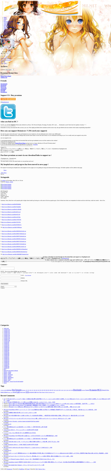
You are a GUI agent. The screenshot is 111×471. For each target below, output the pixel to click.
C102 (62, 390)
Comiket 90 (6, 355)
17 (6, 58)
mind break (22, 392)
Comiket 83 (6, 346)
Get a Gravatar (28, 275)
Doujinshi (77, 390)
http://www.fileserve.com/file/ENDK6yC (12, 224)
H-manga (93, 390)
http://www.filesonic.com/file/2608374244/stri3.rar (14, 236)
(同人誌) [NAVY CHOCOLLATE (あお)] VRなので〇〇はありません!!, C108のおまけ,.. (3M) (28, 447)
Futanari (87, 390)
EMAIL (23, 278)
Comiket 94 (6, 361)
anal (5, 390)
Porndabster (4, 92)
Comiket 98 (6, 366)
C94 (46, 390)
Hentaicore (41, 9)
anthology (9, 390)
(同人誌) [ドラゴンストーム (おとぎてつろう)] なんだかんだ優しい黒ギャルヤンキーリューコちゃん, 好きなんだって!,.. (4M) (37, 418)
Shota (40, 392)
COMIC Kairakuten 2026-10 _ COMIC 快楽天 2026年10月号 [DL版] (21, 444)
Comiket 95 (6, 362)
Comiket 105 (7, 336)
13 (10, 56)
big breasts (17, 390)
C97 (52, 390)
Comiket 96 (6, 363)
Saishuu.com (4, 77)
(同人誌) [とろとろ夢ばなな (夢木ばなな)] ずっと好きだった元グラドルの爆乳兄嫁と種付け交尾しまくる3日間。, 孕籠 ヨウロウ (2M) (44, 406)
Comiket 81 (6, 343)
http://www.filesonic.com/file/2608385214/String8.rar (14, 249)
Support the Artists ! (8, 29)
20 (10, 58)
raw (38, 392)
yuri (54, 392)
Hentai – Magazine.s (8, 377)
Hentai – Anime (7, 372)
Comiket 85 (6, 348)
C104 (67, 390)
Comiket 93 (6, 359)
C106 (72, 390)
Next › (5, 172)
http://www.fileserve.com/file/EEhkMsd (11, 204)
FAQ (5, 20)
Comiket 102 (7, 332)
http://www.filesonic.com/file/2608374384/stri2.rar (14, 233)
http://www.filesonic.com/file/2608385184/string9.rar (14, 251)
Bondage (24, 390)
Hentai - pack (10, 392)
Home (5, 17)
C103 (64, 390)
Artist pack (6, 24)
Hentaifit (3, 90)
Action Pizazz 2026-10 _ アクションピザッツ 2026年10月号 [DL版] (21, 429)
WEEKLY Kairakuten (49, 392)
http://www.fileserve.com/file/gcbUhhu (11, 217)
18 (7, 58)
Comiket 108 (7, 340)
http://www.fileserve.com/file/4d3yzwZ (11, 212)
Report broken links (8, 21)
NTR (27, 392)
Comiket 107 (7, 339)
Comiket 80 (6, 342)
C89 (36, 390)
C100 (57, 390)
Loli (18, 392)
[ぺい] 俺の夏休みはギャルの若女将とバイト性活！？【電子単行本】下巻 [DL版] (25, 438)
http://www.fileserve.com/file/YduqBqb (11, 206)
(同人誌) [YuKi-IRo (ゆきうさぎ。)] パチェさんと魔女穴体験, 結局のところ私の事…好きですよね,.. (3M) (31, 441)
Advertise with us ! (8, 31)
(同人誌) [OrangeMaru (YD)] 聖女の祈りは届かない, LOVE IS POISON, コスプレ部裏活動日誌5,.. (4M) (30, 435)
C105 (70, 390)
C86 (30, 390)
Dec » (5, 63)
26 (9, 60)
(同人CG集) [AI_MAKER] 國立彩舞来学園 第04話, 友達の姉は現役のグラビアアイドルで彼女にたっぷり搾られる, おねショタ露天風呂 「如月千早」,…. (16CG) (51, 403)
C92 (42, 390)
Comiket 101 (7, 331)
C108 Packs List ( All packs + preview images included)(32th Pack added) (21, 421)
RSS (2, 36)
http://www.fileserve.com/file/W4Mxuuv (12, 227)
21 (1, 60)
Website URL (24, 280)
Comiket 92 (6, 358)
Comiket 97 (6, 365)
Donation (6, 32)
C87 (32, 390)
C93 (44, 390)
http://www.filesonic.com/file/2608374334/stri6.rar (14, 244)
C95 (48, 390)
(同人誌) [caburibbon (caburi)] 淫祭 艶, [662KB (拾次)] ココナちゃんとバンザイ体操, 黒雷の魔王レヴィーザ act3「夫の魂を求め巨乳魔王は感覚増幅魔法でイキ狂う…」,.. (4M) (50, 462)
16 (4, 58)
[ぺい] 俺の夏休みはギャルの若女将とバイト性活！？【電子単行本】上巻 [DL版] (25, 427)
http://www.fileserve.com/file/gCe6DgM (11, 209)
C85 (28, 390)
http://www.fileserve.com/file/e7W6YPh (11, 219)
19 (9, 58)
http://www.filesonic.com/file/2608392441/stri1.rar (14, 231)
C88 (34, 390)
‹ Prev (2, 172)
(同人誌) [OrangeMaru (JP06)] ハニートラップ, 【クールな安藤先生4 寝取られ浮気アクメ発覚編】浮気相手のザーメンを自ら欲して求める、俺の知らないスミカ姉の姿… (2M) (50, 409)
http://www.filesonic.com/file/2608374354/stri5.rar (14, 241)
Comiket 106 (7, 338)
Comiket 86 (6, 350)
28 (1, 61)
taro (4, 399)
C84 (26, 390)
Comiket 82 (6, 344)
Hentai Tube (7, 25)
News (5, 33)
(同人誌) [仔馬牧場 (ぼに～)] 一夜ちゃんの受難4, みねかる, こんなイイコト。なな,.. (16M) (31, 402)
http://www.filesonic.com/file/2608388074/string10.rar (15, 254)
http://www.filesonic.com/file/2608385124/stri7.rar (14, 246)
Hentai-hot (3, 86)
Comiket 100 (7, 329)
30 (4, 61)
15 (3, 58)
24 (6, 60)
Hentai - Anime (9, 181)
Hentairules (3, 85)
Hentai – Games (7, 376)
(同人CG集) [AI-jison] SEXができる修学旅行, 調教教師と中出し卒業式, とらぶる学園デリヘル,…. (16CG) (36, 405)
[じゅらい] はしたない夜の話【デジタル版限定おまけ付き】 (20, 432)
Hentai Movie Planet (6, 76)
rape (35, 392)
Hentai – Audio (7, 373)
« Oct (2, 63)
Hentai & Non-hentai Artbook (11, 370)
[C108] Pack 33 (7, 424)
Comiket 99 (6, 368)
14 (1, 58)
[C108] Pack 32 (7, 450)
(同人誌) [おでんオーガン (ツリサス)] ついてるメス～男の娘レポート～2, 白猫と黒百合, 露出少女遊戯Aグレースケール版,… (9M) (38, 456)
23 (4, 60)
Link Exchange (7, 23)
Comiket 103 (7, 333)
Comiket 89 (6, 354)
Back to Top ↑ (42, 469)
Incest (14, 392)
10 (6, 56)
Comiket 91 (6, 357)
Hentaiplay (3, 89)
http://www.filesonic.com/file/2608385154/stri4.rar (14, 239)
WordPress (21, 469)
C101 (59, 390)
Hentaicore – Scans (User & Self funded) (13, 381)
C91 (40, 390)
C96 (50, 390)
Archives (3, 69)
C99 (54, 390)
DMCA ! (6, 28)
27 (10, 60)
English (83, 390)
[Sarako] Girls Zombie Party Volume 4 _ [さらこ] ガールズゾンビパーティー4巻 (24, 465)
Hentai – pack (7, 380)
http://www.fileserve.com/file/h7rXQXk (11, 222)
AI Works (2, 390)
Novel (5, 383)
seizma (3, 180)
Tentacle (43, 392)
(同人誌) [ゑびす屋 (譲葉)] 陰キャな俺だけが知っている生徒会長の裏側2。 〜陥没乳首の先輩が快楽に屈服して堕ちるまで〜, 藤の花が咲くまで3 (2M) (44, 415)
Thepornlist (4, 88)
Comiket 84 (6, 347)
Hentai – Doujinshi (8, 374)
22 (3, 60)
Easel (28, 469)
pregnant (31, 392)
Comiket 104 (7, 335)
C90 (38, 390)
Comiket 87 (6, 351)
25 (7, 60)
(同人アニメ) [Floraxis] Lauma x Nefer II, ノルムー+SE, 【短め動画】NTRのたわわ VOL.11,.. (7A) (29, 459)
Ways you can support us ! (10, 27)
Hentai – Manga (7, 378)
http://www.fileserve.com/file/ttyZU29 (11, 214)
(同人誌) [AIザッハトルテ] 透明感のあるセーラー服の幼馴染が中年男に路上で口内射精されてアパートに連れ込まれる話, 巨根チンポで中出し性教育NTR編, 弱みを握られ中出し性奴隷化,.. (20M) (56, 453)
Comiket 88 (6, 353)
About (5, 18)
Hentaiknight (4, 84)
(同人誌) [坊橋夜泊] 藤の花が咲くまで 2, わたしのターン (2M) (20, 412)
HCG (5, 369)
